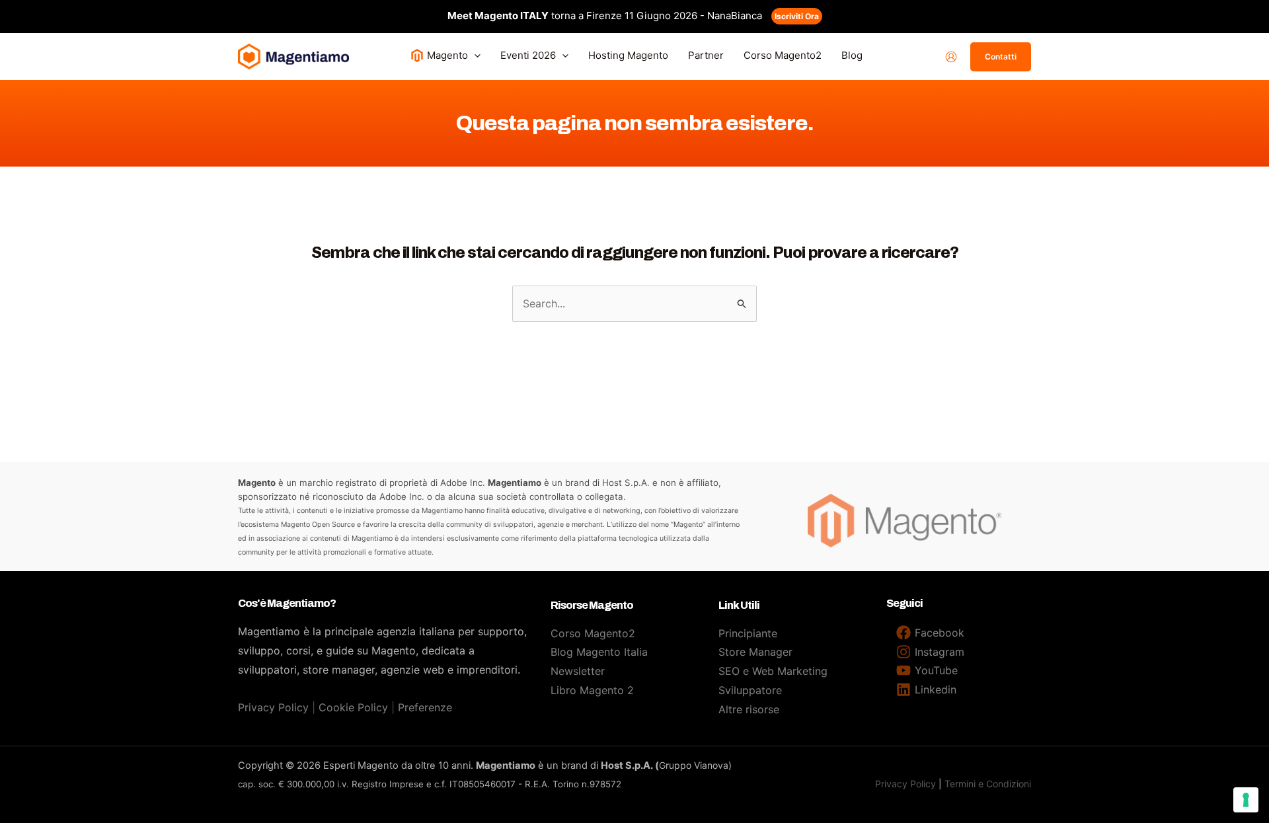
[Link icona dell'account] (951, 57)
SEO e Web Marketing (772, 671)
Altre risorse (748, 709)
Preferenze (425, 707)
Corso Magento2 (593, 633)
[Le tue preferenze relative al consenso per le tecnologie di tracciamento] (1245, 799)
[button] (474, 55)
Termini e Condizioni (987, 783)
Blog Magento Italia (599, 651)
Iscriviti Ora (797, 16)
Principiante (747, 633)
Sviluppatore (750, 690)
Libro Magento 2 (592, 690)
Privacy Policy (273, 707)
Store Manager (755, 651)
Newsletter (578, 671)
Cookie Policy (353, 707)
